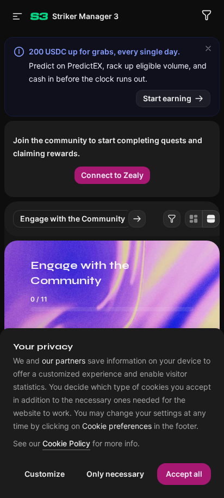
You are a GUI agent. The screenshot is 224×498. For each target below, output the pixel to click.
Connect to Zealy (112, 175)
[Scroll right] (137, 219)
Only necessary (115, 473)
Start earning (167, 98)
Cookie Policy (66, 444)
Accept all (184, 473)
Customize (44, 473)
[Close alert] (208, 48)
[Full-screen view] (211, 219)
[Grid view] (193, 219)
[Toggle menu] (17, 16)
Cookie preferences (117, 426)
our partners (63, 361)
